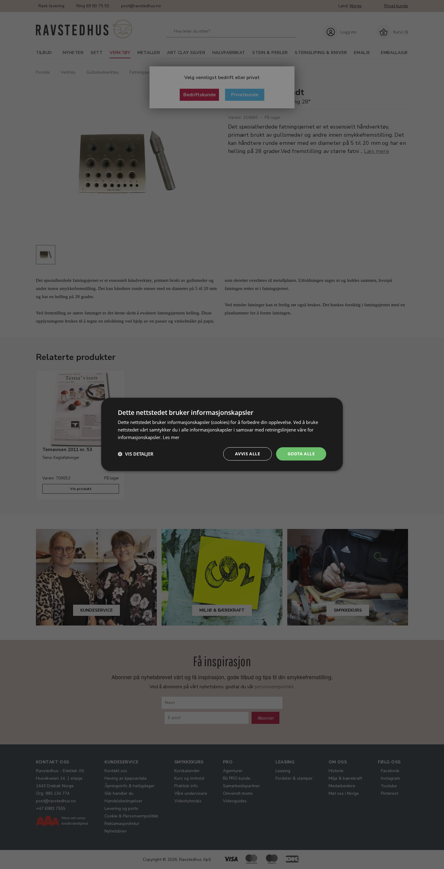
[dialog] (222, 434)
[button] (135, 453)
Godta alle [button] (301, 454)
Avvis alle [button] (247, 454)
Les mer (171, 437)
